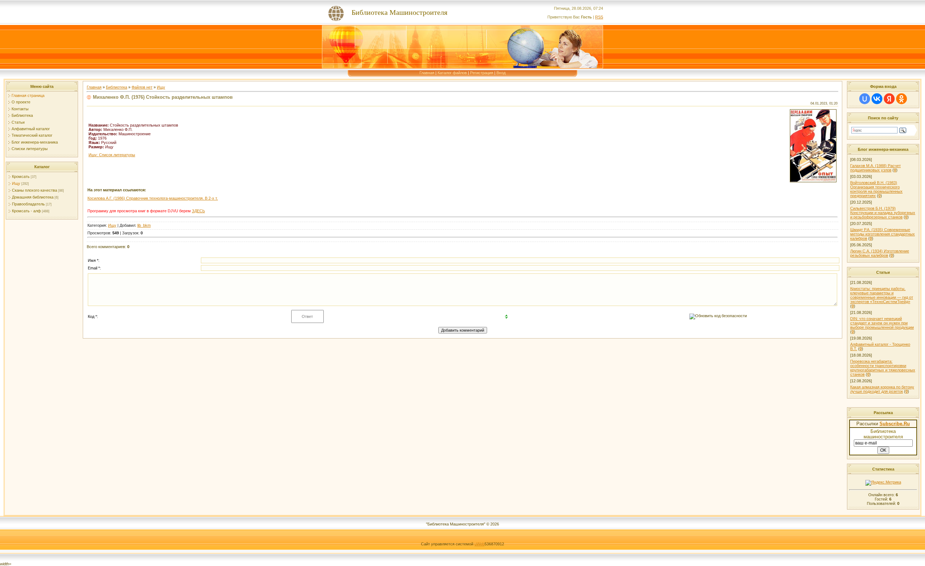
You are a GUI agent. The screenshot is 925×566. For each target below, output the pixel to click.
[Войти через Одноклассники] (901, 98)
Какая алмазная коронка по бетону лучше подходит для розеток (882, 389)
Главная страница (28, 95)
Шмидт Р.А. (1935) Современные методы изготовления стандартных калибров (882, 234)
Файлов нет (142, 87)
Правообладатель (28, 204)
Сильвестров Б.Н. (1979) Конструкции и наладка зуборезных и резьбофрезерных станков (882, 212)
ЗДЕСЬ (198, 211)
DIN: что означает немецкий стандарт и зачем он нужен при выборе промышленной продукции (882, 322)
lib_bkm (144, 225)
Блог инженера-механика (35, 142)
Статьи (18, 122)
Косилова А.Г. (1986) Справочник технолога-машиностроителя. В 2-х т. (152, 198)
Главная (427, 73)
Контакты (20, 109)
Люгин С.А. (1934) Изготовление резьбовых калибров (879, 253)
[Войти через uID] (864, 98)
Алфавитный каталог (31, 129)
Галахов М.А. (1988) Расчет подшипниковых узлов (875, 167)
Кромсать (21, 176)
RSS (599, 17)
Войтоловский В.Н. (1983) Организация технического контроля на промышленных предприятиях (876, 189)
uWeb (479, 544)
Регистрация (481, 73)
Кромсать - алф (26, 211)
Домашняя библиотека (32, 197)
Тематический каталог (32, 135)
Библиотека (22, 115)
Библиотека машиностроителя (883, 434)
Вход (500, 73)
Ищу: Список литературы (112, 155)
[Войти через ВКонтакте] (877, 98)
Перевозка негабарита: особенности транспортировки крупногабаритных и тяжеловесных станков (882, 367)
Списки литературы (30, 148)
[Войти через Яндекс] (889, 98)
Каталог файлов (452, 73)
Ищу (16, 183)
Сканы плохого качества (34, 190)
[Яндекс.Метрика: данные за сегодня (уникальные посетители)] (883, 483)
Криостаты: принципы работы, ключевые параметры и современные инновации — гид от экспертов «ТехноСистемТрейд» (881, 295)
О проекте (21, 102)
